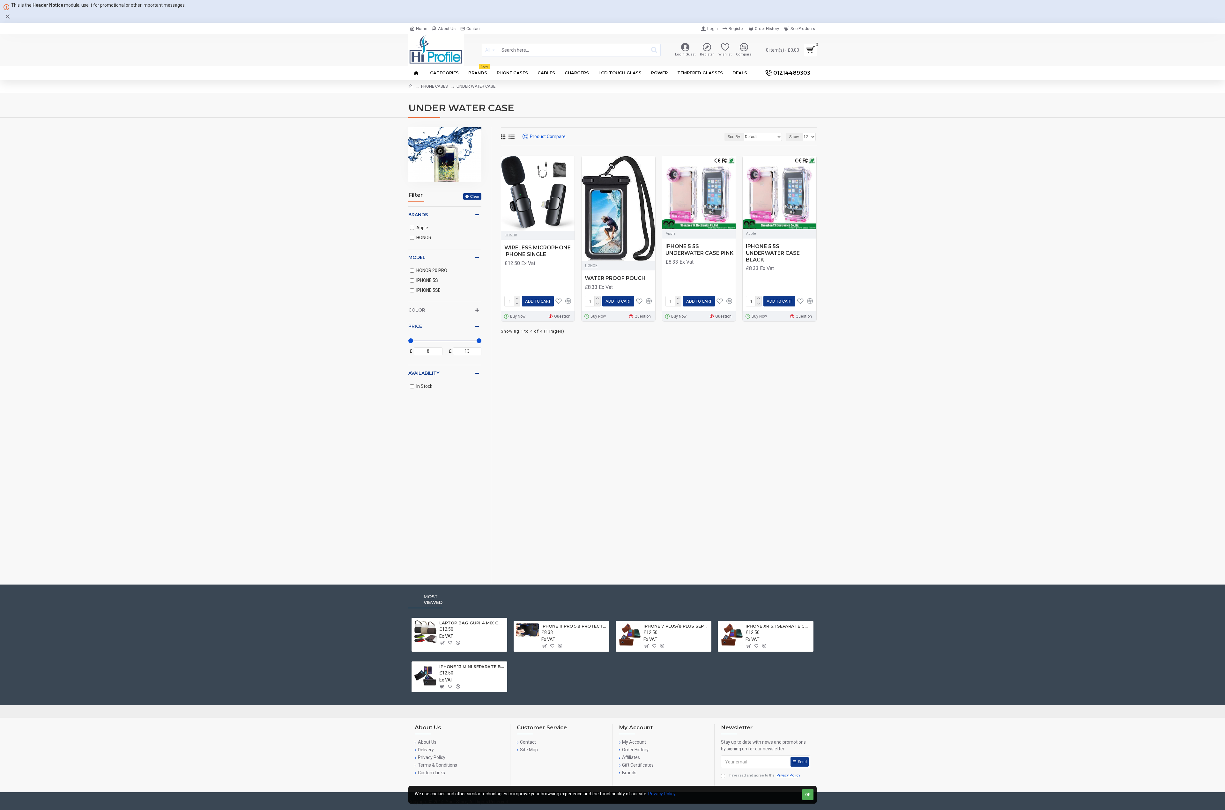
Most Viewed (433, 599)
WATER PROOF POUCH (615, 278)
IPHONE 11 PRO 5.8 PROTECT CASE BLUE (574, 626)
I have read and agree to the (763, 775)
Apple (671, 234)
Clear (474, 196)
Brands (418, 214)
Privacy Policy (662, 793)
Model (417, 257)
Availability (423, 373)
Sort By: (734, 137)
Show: (794, 137)
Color (416, 310)
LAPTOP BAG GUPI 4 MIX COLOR (472, 622)
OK (808, 794)
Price (415, 326)
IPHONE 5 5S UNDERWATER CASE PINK (699, 249)
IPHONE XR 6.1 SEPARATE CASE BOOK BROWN (778, 626)
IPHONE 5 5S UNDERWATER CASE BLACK (773, 253)
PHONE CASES (434, 86)
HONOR (511, 235)
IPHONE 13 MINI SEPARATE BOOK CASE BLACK (472, 666)
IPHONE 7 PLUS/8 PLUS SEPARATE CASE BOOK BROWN (676, 626)
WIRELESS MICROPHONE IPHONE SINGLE (537, 251)
